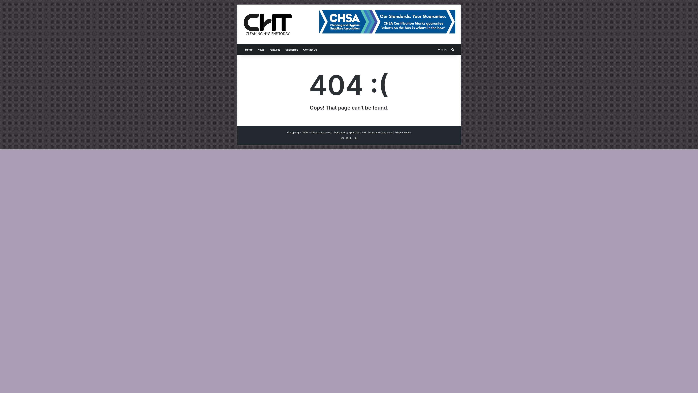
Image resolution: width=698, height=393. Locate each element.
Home (248, 49)
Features (275, 49)
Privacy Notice (403, 132)
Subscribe (291, 49)
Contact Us (310, 49)
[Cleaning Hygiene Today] (267, 24)
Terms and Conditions (380, 132)
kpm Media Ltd (357, 132)
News (261, 49)
